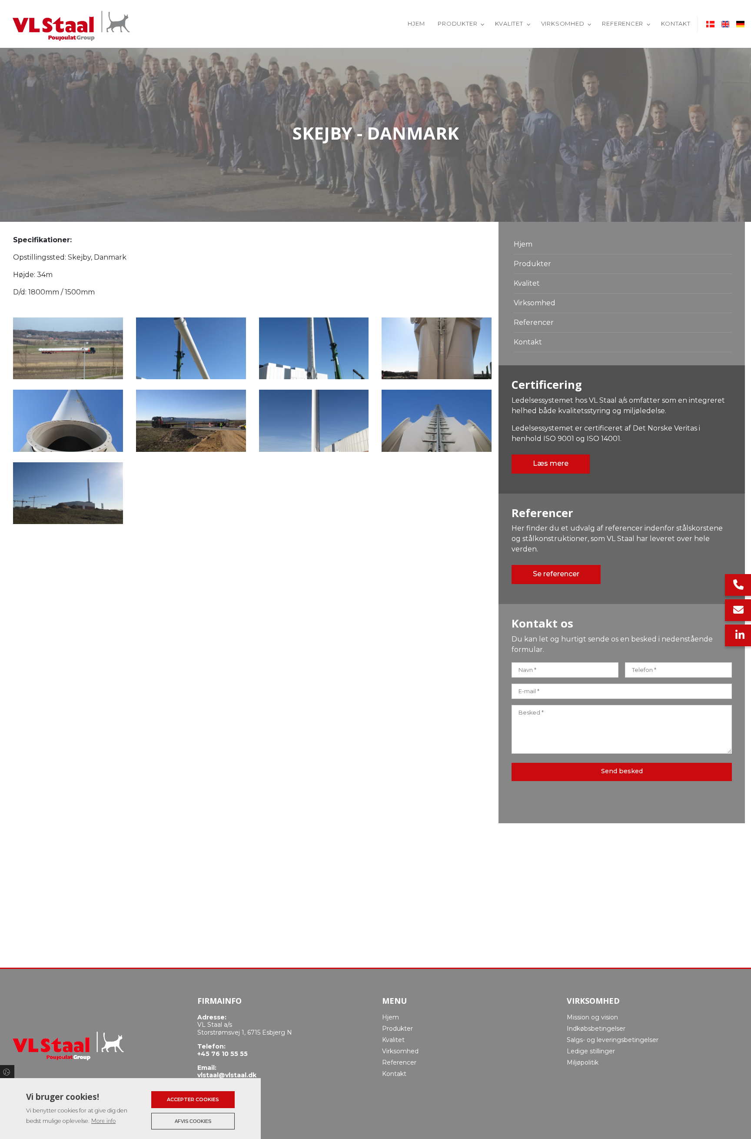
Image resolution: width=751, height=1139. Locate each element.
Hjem (523, 244)
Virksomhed (534, 303)
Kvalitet (527, 283)
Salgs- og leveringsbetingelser (612, 1040)
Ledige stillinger (591, 1051)
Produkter (532, 264)
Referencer (534, 322)
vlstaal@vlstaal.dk (226, 1075)
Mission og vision (592, 1017)
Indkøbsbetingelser (596, 1028)
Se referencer (556, 574)
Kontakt (528, 342)
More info (103, 1121)
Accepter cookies (193, 1099)
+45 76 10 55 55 (222, 1054)
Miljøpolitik (582, 1062)
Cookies (7, 1071)
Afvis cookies (193, 1121)
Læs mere (550, 463)
